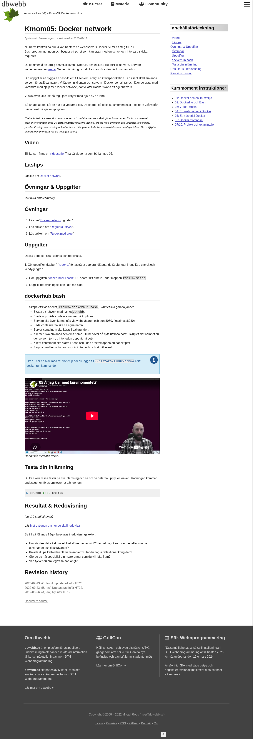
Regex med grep (62, 233)
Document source (36, 601)
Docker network (50, 175)
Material (122, 4)
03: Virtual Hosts (186, 106)
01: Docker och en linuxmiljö (193, 98)
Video (176, 37)
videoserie (57, 153)
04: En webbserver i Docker (193, 111)
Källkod (134, 723)
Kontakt (146, 723)
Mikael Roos (130, 714)
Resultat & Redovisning (186, 68)
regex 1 (64, 264)
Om (156, 723)
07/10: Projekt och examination (195, 124)
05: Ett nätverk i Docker (190, 115)
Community (156, 4)
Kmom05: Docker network (64, 13)
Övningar (178, 51)
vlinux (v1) (40, 13)
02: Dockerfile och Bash (190, 102)
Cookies (111, 723)
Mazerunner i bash (61, 278)
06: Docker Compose (189, 120)
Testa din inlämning (184, 64)
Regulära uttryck (61, 227)
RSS (123, 723)
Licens (99, 723)
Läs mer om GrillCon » (111, 665)
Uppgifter (178, 55)
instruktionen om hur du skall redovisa (55, 525)
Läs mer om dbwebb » (39, 687)
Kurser (95, 4)
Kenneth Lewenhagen (41, 38)
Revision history (181, 73)
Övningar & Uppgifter (184, 46)
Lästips (176, 42)
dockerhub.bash (182, 60)
